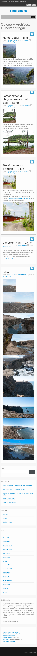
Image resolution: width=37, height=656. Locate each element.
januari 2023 (6, 572)
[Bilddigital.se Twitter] (35, 5)
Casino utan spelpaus (9, 641)
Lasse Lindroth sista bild (9, 502)
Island (7, 272)
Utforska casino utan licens (10, 632)
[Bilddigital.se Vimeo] (33, 5)
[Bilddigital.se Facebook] (30, 5)
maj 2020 (5, 588)
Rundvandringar (12, 42)
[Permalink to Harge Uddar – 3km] (9, 51)
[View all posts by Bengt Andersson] (30, 40)
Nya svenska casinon (9, 636)
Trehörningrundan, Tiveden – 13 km (14, 167)
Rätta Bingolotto (7, 637)
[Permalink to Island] (9, 285)
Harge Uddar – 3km (15, 37)
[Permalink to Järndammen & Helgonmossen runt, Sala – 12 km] (9, 116)
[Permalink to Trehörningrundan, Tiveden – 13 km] (9, 182)
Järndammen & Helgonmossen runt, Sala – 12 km (16, 99)
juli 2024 (5, 561)
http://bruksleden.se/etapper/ (14, 259)
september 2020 (7, 580)
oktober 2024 (6, 553)
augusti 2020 (6, 584)
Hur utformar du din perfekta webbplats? (14, 489)
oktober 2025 (6, 538)
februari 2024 (6, 565)
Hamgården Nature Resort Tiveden (20, 198)
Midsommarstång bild (9, 498)
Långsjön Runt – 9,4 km (18, 242)
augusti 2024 (6, 557)
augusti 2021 (6, 576)
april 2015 (5, 592)
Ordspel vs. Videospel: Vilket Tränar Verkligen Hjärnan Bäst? (18, 494)
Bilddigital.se (18, 10)
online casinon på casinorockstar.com (17, 634)
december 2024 (7, 545)
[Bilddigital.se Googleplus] (27, 5)
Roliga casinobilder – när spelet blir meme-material (17, 485)
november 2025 (7, 534)
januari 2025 (6, 542)
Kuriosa (5, 518)
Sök (3, 468)
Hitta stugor (6, 639)
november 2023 (7, 569)
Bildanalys (5, 514)
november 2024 (7, 549)
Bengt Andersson (24, 40)
